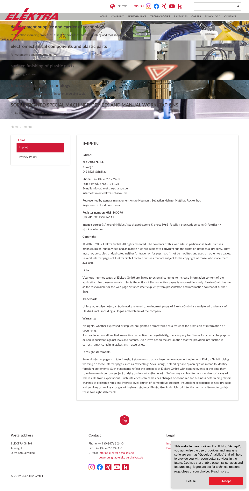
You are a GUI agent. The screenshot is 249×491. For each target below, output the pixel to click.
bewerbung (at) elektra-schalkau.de (121, 457)
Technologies (160, 16)
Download (212, 16)
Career (196, 16)
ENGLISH (139, 6)
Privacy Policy (28, 157)
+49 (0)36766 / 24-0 (106, 179)
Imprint (27, 126)
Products (181, 16)
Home (103, 16)
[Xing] (163, 6)
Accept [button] (226, 481)
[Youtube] (171, 6)
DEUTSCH (122, 6)
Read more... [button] (220, 471)
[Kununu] (178, 6)
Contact (230, 16)
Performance (137, 16)
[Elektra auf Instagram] (147, 6)
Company (117, 16)
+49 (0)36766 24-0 (111, 443)
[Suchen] (238, 6)
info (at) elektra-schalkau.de (110, 188)
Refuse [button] (191, 481)
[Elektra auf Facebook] (155, 6)
